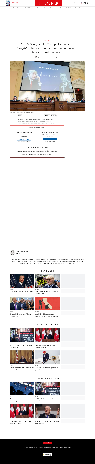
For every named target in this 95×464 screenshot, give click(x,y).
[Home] (14, 7)
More (61, 7)
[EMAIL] (20, 253)
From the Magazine (54, 7)
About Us (26, 447)
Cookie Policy (67, 447)
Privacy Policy (59, 447)
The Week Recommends (29, 7)
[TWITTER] (17, 253)
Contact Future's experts (36, 447)
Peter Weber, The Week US (44, 57)
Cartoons (46, 7)
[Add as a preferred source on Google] (47, 454)
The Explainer (19, 7)
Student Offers (78, 7)
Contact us (49, 154)
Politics (49, 37)
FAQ (40, 450)
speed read (47, 40)
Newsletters (39, 7)
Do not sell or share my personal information (54, 450)
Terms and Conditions (49, 447)
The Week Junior (69, 7)
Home (45, 37)
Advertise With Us (33, 450)
